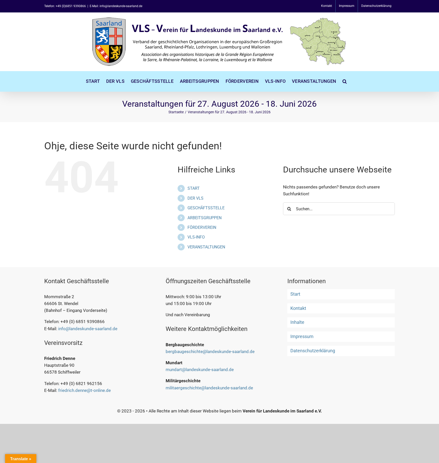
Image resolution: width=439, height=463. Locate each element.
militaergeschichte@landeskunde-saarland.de (209, 387)
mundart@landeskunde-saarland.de (200, 369)
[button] (344, 81)
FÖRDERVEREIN (201, 227)
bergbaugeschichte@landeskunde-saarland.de (210, 351)
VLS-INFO (196, 237)
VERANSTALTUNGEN (206, 247)
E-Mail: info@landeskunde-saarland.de (116, 6)
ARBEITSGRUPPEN (204, 217)
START (193, 188)
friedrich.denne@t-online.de (84, 390)
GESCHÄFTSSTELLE (206, 207)
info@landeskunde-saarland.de (87, 328)
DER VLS (195, 198)
